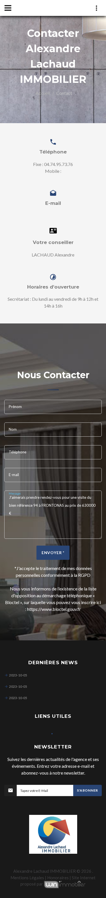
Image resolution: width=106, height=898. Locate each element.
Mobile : (53, 171)
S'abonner (87, 790)
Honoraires (58, 877)
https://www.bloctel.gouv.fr (54, 609)
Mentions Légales (27, 877)
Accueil (43, 93)
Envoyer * (53, 552)
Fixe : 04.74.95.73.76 (53, 164)
